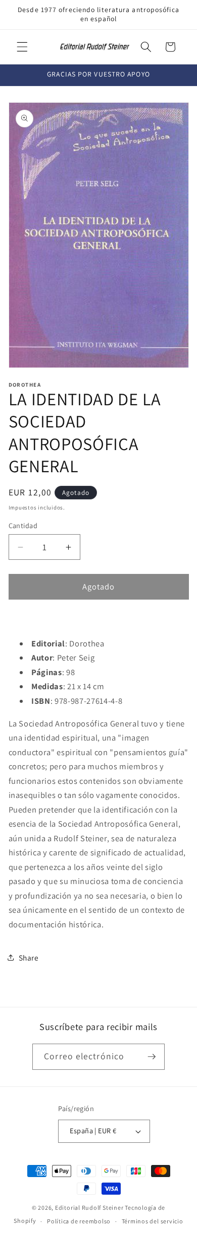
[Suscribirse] (151, 1057)
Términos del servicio (152, 1221)
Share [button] (29, 958)
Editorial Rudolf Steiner (89, 1207)
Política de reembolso (79, 1221)
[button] (22, 47)
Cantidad (23, 525)
